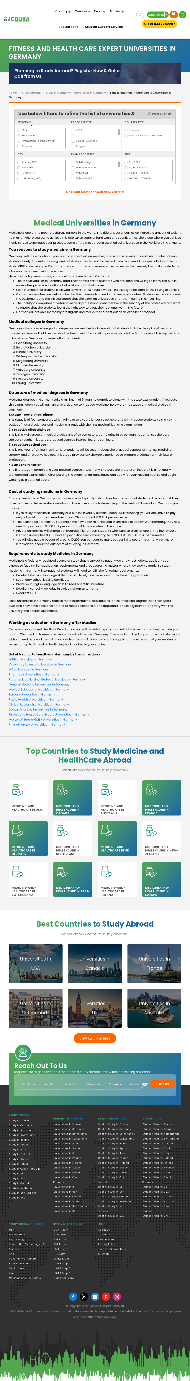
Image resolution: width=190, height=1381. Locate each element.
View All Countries (95, 1038)
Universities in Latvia (67, 1172)
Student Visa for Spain (157, 1148)
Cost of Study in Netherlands (116, 1133)
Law (11, 1273)
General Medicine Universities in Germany (39, 684)
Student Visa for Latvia (157, 1172)
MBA (24, 130)
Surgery (80, 146)
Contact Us (105, 1234)
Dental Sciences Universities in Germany (38, 709)
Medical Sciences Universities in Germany (39, 689)
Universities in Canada (68, 1196)
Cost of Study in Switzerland (116, 1138)
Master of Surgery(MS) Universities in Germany (43, 719)
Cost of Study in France (113, 1124)
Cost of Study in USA (111, 1191)
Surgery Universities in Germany (32, 694)
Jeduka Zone (68, 27)
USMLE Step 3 (62, 1273)
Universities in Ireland (67, 1143)
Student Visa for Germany (159, 1129)
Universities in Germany (69, 1129)
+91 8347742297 (161, 24)
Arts (11, 1253)
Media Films (16, 1268)
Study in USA (17, 1178)
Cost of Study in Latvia (112, 1172)
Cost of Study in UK (110, 1186)
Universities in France (67, 1124)
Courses (81, 11)
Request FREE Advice (173, 14)
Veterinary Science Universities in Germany (40, 664)
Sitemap (103, 1253)
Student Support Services (104, 27)
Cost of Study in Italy (111, 1153)
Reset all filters (161, 114)
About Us (104, 1229)
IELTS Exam (61, 1234)
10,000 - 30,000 (138, 167)
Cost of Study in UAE (111, 1215)
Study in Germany (20, 1125)
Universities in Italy (66, 1153)
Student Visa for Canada (158, 1196)
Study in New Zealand (23, 1192)
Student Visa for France (158, 1124)
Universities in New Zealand (71, 1206)
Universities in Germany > (91, 93)
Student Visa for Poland (158, 1158)
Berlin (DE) (28, 167)
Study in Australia (20, 1188)
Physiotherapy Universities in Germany (37, 724)
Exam (98, 11)
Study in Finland (19, 1154)
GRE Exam (60, 1239)
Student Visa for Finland (158, 1162)
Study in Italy (17, 1149)
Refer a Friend (107, 1239)
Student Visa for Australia (159, 1201)
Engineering (29, 135)
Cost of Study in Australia (114, 1201)
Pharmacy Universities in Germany (34, 674)
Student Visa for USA (156, 1191)
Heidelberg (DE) (31, 178)
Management (17, 1234)
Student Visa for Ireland (158, 1143)
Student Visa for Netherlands (161, 1133)
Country (61, 11)
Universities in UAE (65, 1211)
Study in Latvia (18, 1163)
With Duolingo (84, 162)
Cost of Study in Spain (112, 1148)
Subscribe (163, 1084)
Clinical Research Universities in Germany (39, 704)
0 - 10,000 (134, 162)
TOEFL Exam (61, 1249)
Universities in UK (65, 1186)
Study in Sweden (19, 1159)
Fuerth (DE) (28, 173)
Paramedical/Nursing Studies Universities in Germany (47, 679)
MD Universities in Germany (29, 669)
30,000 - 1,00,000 (139, 173)
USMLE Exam (61, 1258)
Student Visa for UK (155, 1186)
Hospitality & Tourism (23, 1258)
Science (27, 146)
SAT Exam (60, 1244)
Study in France (19, 1120)
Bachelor (134, 130)
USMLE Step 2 (62, 1268)
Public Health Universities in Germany (36, 699)
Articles (115, 11)
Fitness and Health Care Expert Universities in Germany (49, 714)
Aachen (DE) (29, 162)
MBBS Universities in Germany (30, 659)
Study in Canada (20, 1183)
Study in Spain (18, 1144)
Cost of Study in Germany (114, 1129)
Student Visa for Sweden (158, 1167)
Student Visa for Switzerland (161, 1138)
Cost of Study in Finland (113, 1162)
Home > (15, 93)
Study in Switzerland (22, 1135)
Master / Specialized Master (146, 135)
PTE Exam (59, 1253)
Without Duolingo (86, 167)
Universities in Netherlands (71, 1133)
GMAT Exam (61, 1229)
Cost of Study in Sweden (114, 1167)
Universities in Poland (67, 1158)
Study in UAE (17, 1197)
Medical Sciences (86, 141)
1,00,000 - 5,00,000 (140, 178)
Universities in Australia (69, 1201)
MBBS (79, 130)
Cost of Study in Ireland (113, 1143)
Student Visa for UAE (156, 1215)
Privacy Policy (107, 1244)
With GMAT (82, 173)
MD (77, 135)
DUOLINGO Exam (64, 1278)
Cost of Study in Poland (113, 1158)
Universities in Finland (68, 1162)
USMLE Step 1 (62, 1263)
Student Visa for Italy (156, 1153)
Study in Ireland (19, 1139)
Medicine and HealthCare (25, 1278)
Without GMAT (84, 178)
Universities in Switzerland (70, 1138)
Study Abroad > (33, 93)
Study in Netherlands (22, 1130)
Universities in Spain (67, 1148)
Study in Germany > (59, 93)
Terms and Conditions (112, 1249)
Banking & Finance (21, 1263)
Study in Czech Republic (24, 1168)
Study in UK (16, 1173)
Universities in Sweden (68, 1167)
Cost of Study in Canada (114, 1196)
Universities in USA (65, 1191)
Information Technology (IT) (38, 141)
